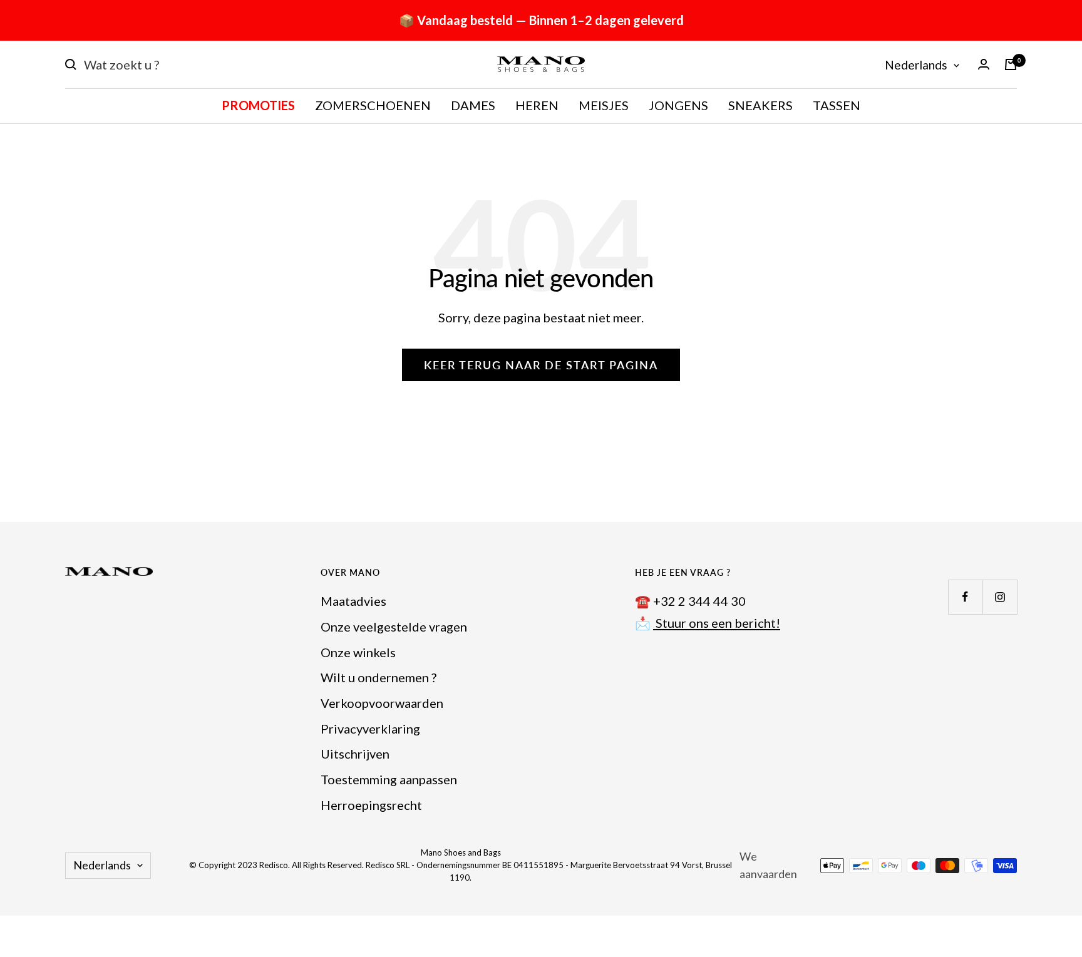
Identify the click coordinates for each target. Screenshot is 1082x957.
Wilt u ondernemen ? (378, 677)
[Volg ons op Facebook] (965, 597)
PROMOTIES (258, 105)
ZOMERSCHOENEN (373, 105)
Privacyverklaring (370, 728)
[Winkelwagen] (1010, 64)
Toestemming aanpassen (389, 779)
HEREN (537, 105)
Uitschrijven (355, 753)
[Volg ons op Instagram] (999, 597)
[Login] (983, 64)
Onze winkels (358, 652)
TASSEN (836, 105)
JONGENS (678, 105)
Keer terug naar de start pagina (541, 365)
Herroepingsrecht (371, 804)
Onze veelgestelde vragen (394, 626)
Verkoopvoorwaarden (382, 702)
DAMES (473, 105)
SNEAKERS (760, 105)
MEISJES (604, 105)
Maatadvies (353, 600)
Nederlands (916, 65)
